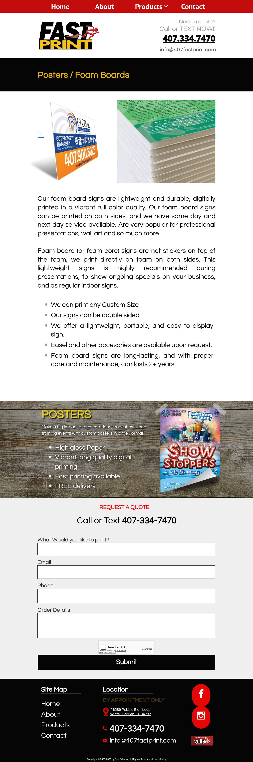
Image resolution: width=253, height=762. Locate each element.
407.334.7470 (189, 38)
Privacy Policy (159, 759)
